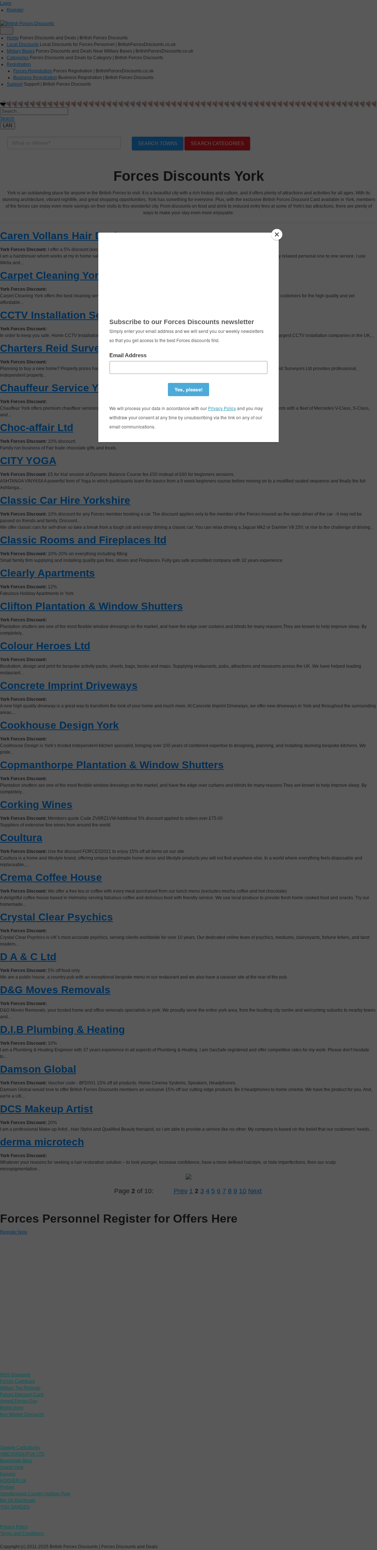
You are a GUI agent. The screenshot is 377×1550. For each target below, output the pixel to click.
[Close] (276, 234)
